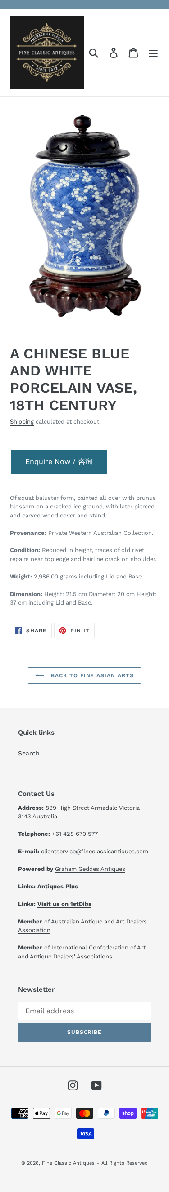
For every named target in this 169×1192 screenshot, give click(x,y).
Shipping (22, 421)
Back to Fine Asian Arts (91, 675)
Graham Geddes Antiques (90, 868)
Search (29, 753)
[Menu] (153, 52)
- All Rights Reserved (122, 1163)
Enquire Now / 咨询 (58, 461)
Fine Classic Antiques (68, 1163)
